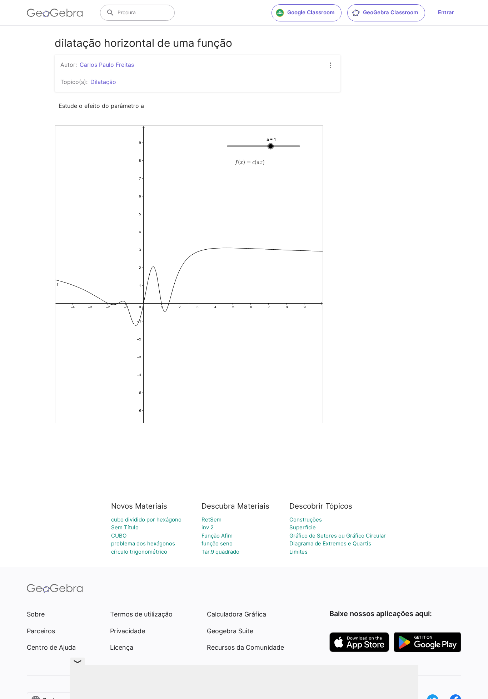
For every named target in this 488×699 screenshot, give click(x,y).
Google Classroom (310, 12)
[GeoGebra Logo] (55, 13)
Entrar (446, 12)
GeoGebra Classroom (390, 12)
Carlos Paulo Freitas (107, 64)
